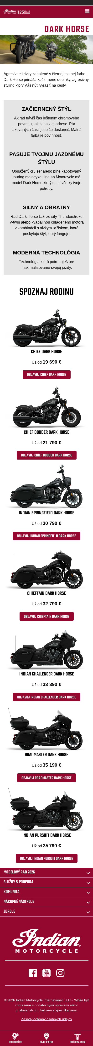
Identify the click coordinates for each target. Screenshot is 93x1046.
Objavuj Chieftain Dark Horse (46, 617)
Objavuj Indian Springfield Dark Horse (46, 536)
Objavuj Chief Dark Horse (46, 375)
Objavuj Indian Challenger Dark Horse (46, 697)
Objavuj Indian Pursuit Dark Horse (46, 859)
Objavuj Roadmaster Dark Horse (46, 778)
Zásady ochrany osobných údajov (46, 1019)
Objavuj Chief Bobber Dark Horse (46, 455)
